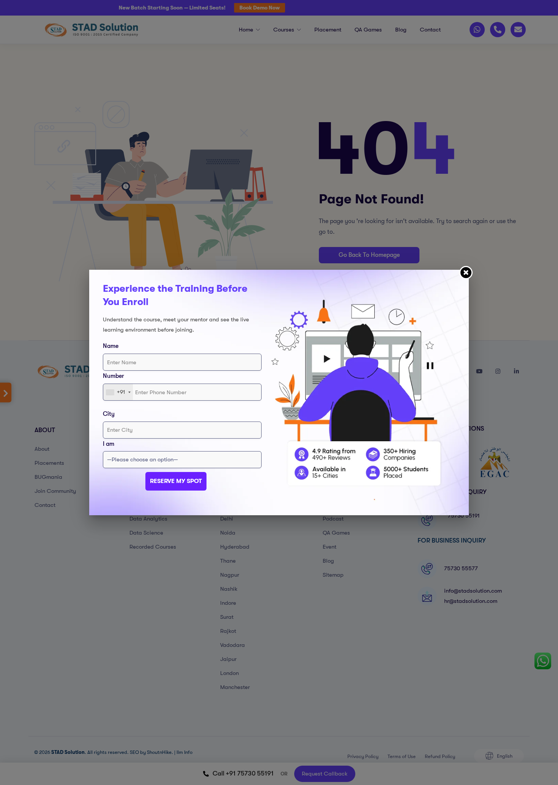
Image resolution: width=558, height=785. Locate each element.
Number (113, 376)
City (109, 414)
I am (108, 443)
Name (110, 346)
